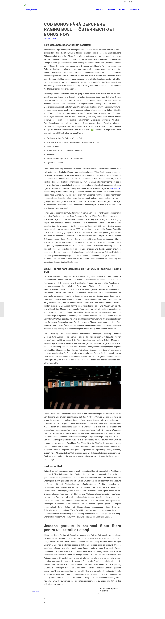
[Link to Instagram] (139, 2)
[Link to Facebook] (135, 2)
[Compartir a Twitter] (47, 598)
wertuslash (38, 591)
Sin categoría (50, 38)
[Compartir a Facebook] (101, 593)
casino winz (115, 188)
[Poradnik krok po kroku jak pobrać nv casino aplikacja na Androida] (2, 309)
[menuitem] (99, 9)
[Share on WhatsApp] (47, 602)
